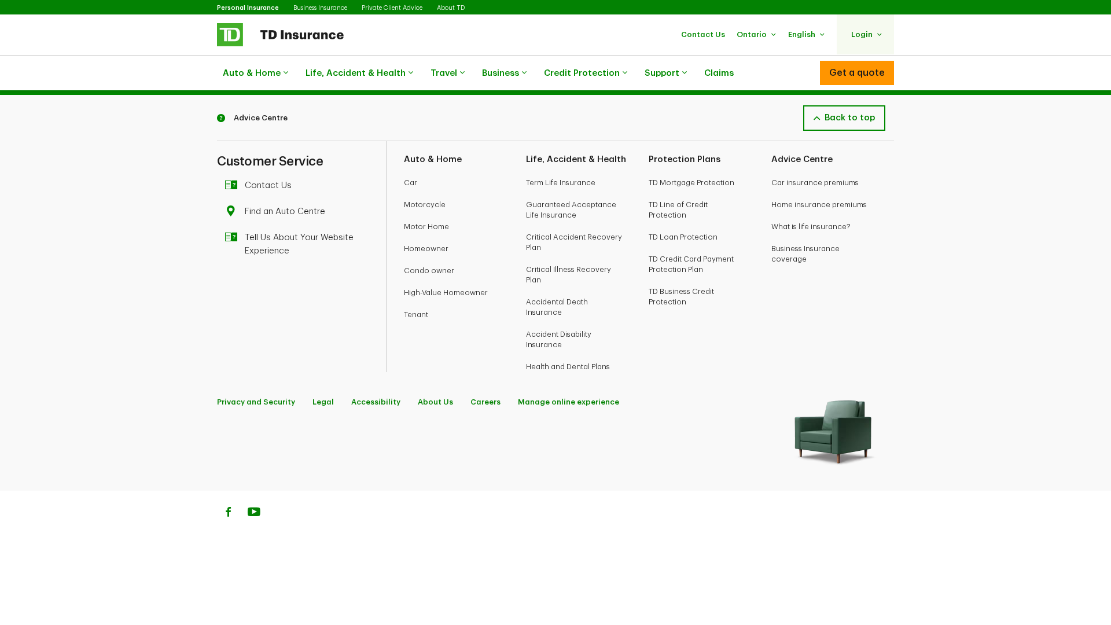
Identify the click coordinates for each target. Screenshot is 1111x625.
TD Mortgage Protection (691, 182)
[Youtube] (254, 513)
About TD (451, 8)
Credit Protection (582, 73)
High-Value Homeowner (446, 292)
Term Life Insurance (560, 182)
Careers (485, 402)
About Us (435, 402)
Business (500, 73)
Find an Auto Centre (285, 211)
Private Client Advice (392, 8)
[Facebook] (228, 513)
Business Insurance (320, 8)
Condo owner (429, 270)
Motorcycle (425, 204)
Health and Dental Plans (568, 366)
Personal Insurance (248, 8)
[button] (703, 34)
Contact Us (268, 185)
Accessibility (375, 402)
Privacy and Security (256, 402)
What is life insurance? (811, 226)
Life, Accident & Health (356, 73)
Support (662, 73)
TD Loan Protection (683, 237)
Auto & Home (252, 73)
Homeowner (426, 248)
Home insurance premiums (819, 204)
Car (410, 182)
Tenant (416, 314)
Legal (323, 402)
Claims (719, 73)
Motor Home (426, 226)
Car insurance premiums (815, 182)
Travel (444, 73)
